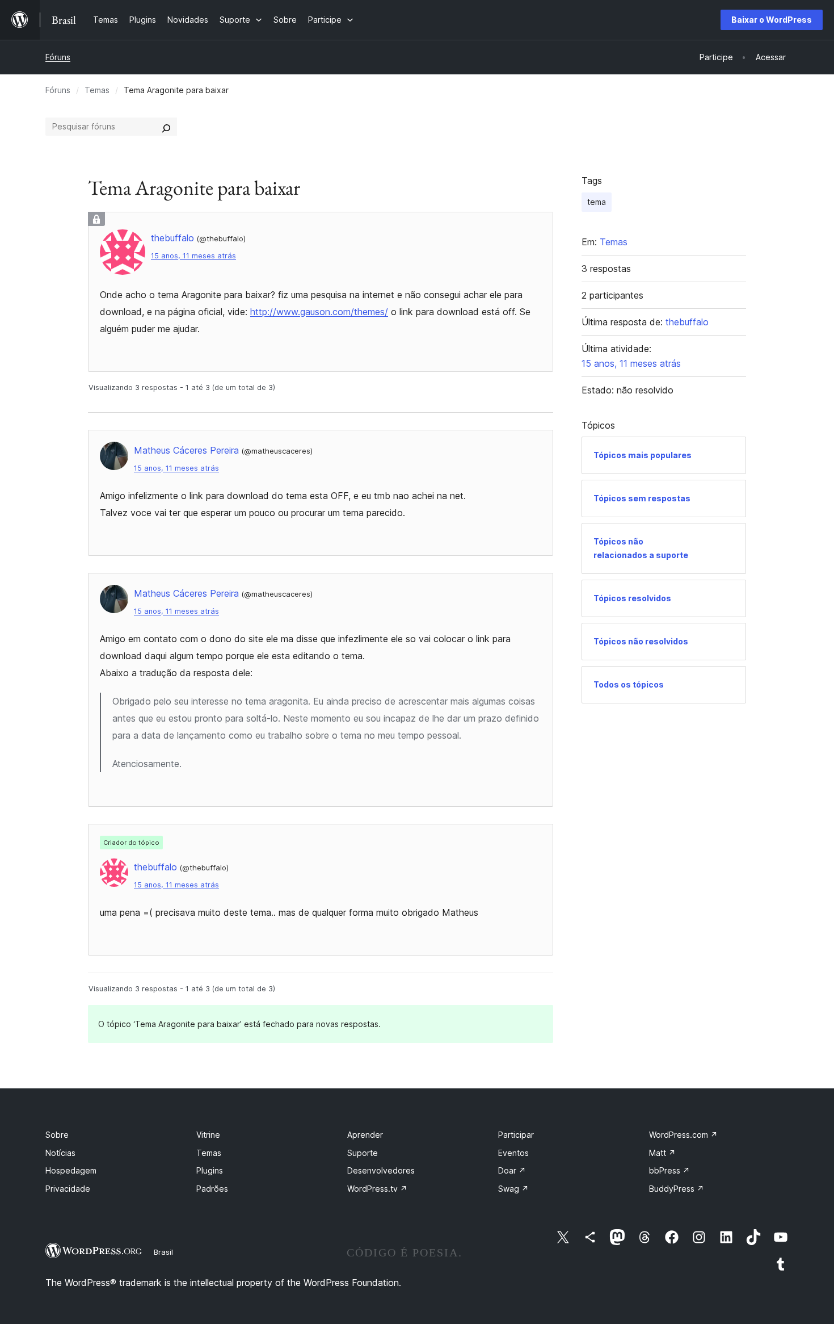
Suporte (362, 1153)
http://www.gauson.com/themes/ (319, 311)
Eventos (513, 1153)
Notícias (60, 1153)
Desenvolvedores (381, 1170)
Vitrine (208, 1134)
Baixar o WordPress (771, 19)
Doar (512, 1170)
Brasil (163, 1251)
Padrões (212, 1188)
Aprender (365, 1134)
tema (596, 202)
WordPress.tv (377, 1188)
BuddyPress (676, 1188)
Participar (516, 1134)
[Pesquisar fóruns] (166, 127)
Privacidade (67, 1188)
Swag (513, 1188)
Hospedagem (70, 1170)
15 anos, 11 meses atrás (193, 256)
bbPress (669, 1170)
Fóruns (57, 57)
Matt (662, 1153)
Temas (97, 90)
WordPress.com (683, 1134)
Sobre (57, 1134)
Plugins (209, 1170)
